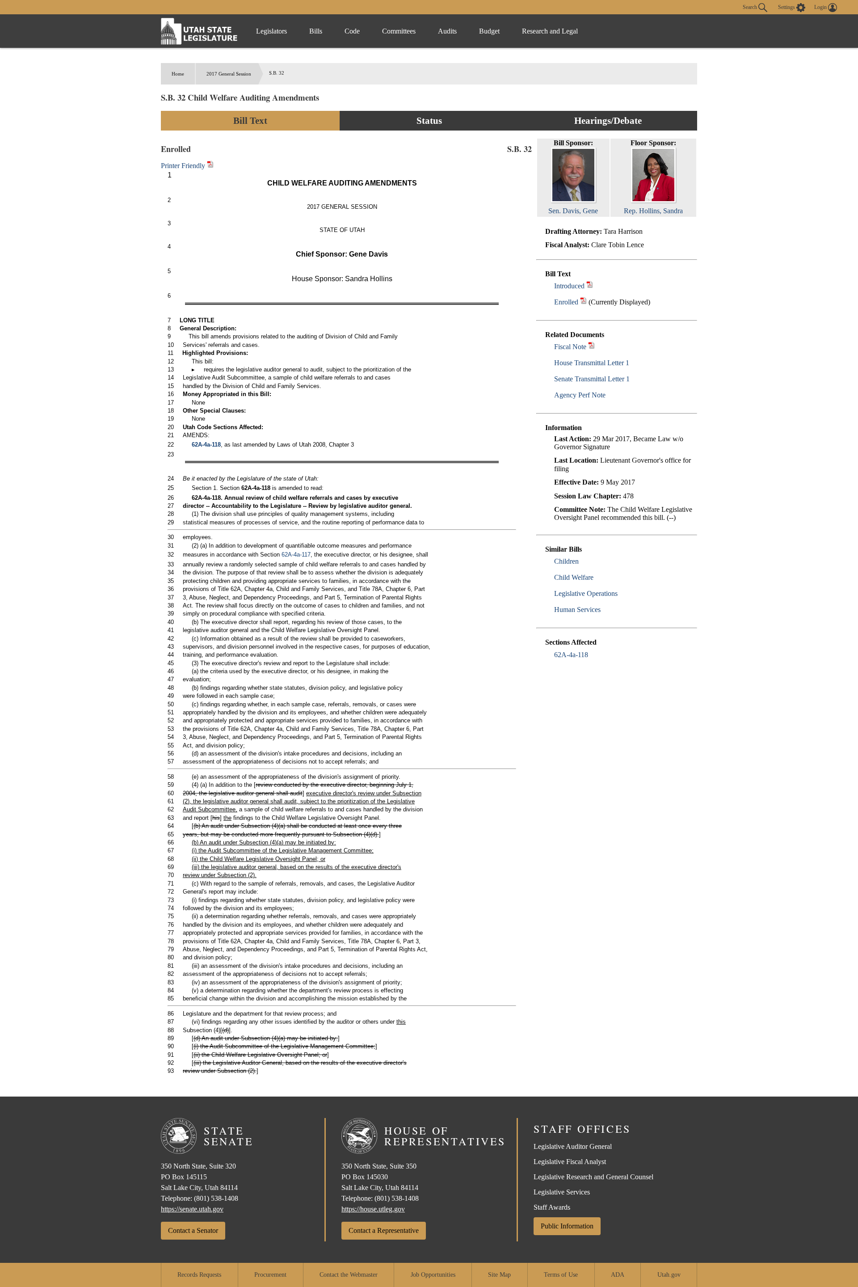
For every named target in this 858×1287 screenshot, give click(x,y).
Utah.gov (669, 1274)
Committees (399, 31)
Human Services (577, 609)
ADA (617, 1274)
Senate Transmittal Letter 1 (592, 379)
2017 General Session (228, 73)
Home (178, 73)
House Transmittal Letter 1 (591, 363)
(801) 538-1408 (216, 1198)
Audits (447, 31)
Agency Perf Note (580, 395)
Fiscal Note (570, 346)
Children (566, 561)
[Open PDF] (589, 286)
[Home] (199, 31)
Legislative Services (562, 1192)
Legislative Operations (586, 593)
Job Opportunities (433, 1274)
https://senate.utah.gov (192, 1209)
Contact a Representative (384, 1230)
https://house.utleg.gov (373, 1209)
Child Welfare (573, 577)
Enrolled (566, 302)
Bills (315, 31)
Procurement (270, 1274)
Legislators (271, 31)
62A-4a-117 (296, 554)
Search (750, 7)
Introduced (569, 286)
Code (352, 31)
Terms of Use (561, 1274)
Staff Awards (552, 1207)
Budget (489, 31)
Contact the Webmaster (349, 1274)
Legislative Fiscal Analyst (570, 1161)
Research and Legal (550, 31)
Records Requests (199, 1274)
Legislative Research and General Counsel (593, 1177)
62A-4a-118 (571, 654)
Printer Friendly (184, 165)
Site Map (499, 1274)
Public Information (567, 1226)
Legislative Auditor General (573, 1146)
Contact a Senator (193, 1230)
